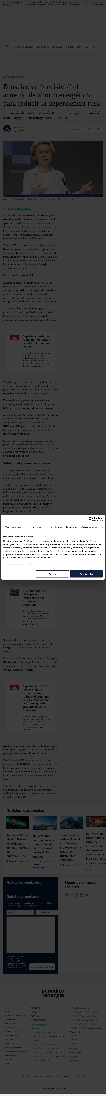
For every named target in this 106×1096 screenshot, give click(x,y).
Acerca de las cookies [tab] (92, 527)
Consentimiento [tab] (13, 527)
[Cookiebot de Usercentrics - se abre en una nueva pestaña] (91, 519)
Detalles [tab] (37, 527)
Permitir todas (86, 574)
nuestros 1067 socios (25, 541)
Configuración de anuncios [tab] (64, 527)
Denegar (52, 574)
